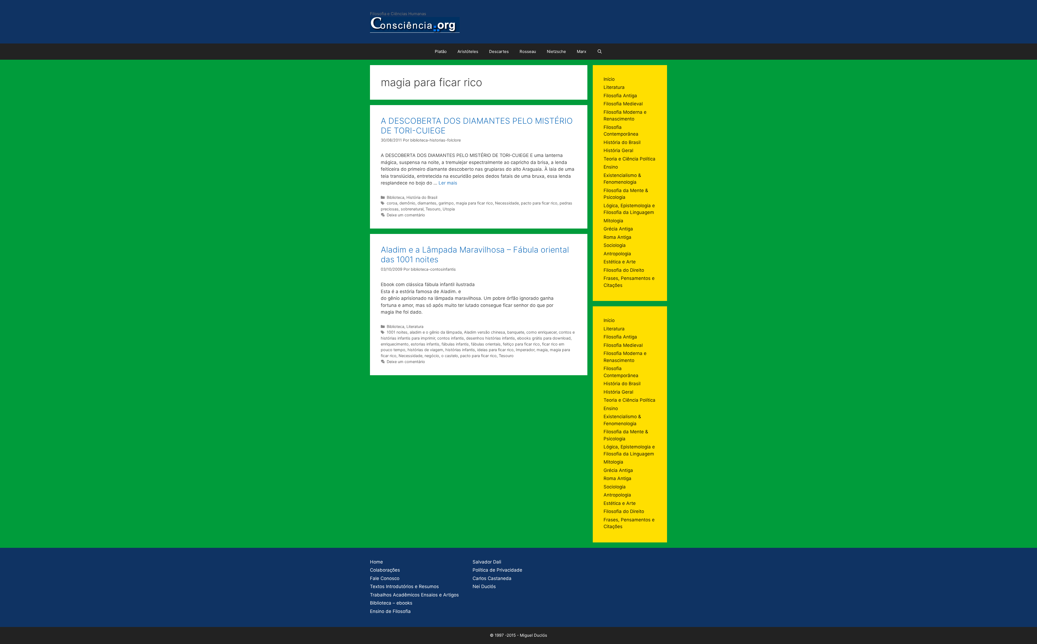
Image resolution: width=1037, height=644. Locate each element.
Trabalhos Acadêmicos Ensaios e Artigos (414, 595)
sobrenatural (412, 209)
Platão (441, 51)
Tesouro (433, 209)
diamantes (427, 203)
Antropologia (617, 253)
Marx (581, 51)
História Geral (618, 150)
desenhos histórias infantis (490, 338)
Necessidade (507, 203)
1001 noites (397, 332)
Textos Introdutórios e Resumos (404, 586)
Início (609, 79)
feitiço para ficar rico (521, 344)
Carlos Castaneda (492, 578)
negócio (432, 355)
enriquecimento (395, 344)
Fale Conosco (384, 578)
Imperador (525, 349)
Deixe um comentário (406, 215)
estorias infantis (425, 344)
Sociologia (615, 245)
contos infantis (450, 338)
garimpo (446, 203)
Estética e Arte (620, 261)
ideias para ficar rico (495, 349)
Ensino (611, 167)
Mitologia (613, 220)
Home (376, 562)
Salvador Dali (487, 562)
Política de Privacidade (497, 570)
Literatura (414, 326)
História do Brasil (421, 197)
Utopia (449, 209)
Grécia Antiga (618, 229)
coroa (392, 203)
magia (542, 349)
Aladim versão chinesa (484, 332)
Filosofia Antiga (620, 95)
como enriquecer (541, 332)
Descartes (499, 51)
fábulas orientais (486, 344)
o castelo (449, 355)
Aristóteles (467, 51)
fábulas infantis (455, 344)
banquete (515, 332)
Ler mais (448, 183)
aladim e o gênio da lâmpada (436, 332)
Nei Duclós (484, 586)
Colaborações (385, 570)
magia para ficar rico (474, 203)
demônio (407, 203)
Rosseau (528, 51)
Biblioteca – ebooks (391, 603)
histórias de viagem (425, 349)
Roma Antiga (617, 237)
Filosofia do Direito (624, 270)
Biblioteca (395, 197)
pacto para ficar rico (539, 203)
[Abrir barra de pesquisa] (600, 51)
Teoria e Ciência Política (629, 159)
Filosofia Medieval (623, 103)
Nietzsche (556, 51)
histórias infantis (460, 349)
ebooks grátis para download (544, 338)
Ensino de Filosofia (390, 611)
